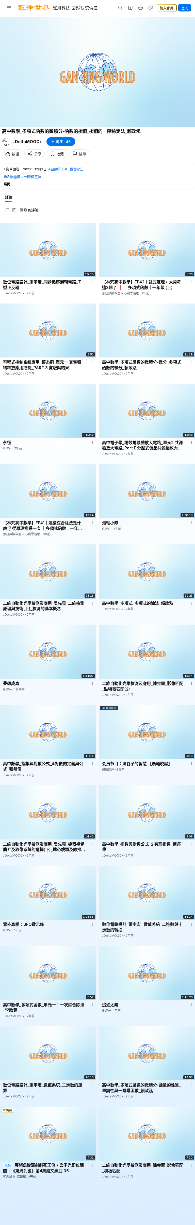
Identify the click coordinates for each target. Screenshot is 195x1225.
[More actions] (92, 281)
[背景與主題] (151, 7)
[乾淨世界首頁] (34, 8)
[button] (97, 176)
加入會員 (167, 8)
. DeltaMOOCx (27, 141)
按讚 (15, 154)
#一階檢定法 (74, 169)
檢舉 (82, 154)
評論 (8, 197)
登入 (184, 8)
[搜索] (120, 7)
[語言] (140, 7)
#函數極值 (56, 169)
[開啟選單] (9, 7)
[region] (97, 72)
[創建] (130, 7)
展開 (7, 184)
